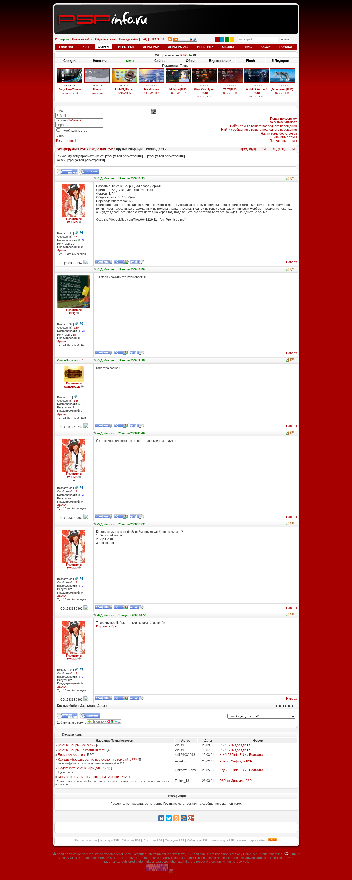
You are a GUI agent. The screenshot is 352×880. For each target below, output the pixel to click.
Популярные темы (283, 141)
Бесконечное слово (72, 755)
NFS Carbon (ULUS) (256, 89)
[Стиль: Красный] (217, 39)
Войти (60, 135)
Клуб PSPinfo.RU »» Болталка (241, 755)
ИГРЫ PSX (205, 47)
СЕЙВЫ (228, 47)
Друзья (61, 250)
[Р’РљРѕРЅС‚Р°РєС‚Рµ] (161, 818)
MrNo (282, 93)
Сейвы (159, 61)
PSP (83, 149)
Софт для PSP (153, 840)
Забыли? (74, 120)
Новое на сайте (82, 39)
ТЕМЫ (248, 47)
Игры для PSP (109, 840)
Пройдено (282, 89)
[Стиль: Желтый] (232, 39)
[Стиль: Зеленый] (227, 39)
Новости (100, 61)
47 (75, 236)
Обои (190, 61)
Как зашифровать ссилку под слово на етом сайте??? (97, 759)
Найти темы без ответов (279, 133)
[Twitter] (169, 818)
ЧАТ (86, 47)
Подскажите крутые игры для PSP (83, 768)
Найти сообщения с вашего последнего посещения (259, 129)
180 (76, 327)
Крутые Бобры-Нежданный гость (82, 750)
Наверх (291, 262)
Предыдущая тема (253, 149)
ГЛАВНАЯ (66, 47)
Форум (241, 840)
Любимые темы (285, 137)
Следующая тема (283, 149)
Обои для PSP (131, 840)
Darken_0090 (152, 93)
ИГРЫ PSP (151, 47)
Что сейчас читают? (282, 122)
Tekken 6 (151, 89)
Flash (250, 61)
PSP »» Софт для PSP (236, 761)
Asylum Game (178, 96)
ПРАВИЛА (157, 39)
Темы (129, 61)
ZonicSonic (124, 96)
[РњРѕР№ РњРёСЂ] (184, 818)
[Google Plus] (191, 818)
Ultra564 (256, 93)
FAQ (144, 39)
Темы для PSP (174, 840)
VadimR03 (70, 96)
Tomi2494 (204, 96)
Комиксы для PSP (222, 840)
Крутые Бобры (107, 626)
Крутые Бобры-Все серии (76, 745)
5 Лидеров (280, 61)
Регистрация (65, 141)
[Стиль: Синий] (222, 39)
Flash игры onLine (85, 840)
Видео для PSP (101, 149)
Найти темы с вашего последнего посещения (263, 126)
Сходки (69, 61)
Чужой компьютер (74, 130)
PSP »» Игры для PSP (236, 781)
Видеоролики (220, 61)
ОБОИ (266, 47)
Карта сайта (257, 840)
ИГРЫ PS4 (126, 47)
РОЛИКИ (285, 47)
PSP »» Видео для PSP (236, 745)
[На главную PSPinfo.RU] (176, 8)
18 (74, 334)
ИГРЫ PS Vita (178, 47)
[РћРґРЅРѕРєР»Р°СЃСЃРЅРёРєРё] (176, 818)
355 (76, 400)
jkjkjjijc (230, 96)
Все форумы (67, 149)
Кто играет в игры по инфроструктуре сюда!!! (91, 777)
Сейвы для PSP (197, 840)
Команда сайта (128, 39)
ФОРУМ (103, 47)
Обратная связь (105, 39)
